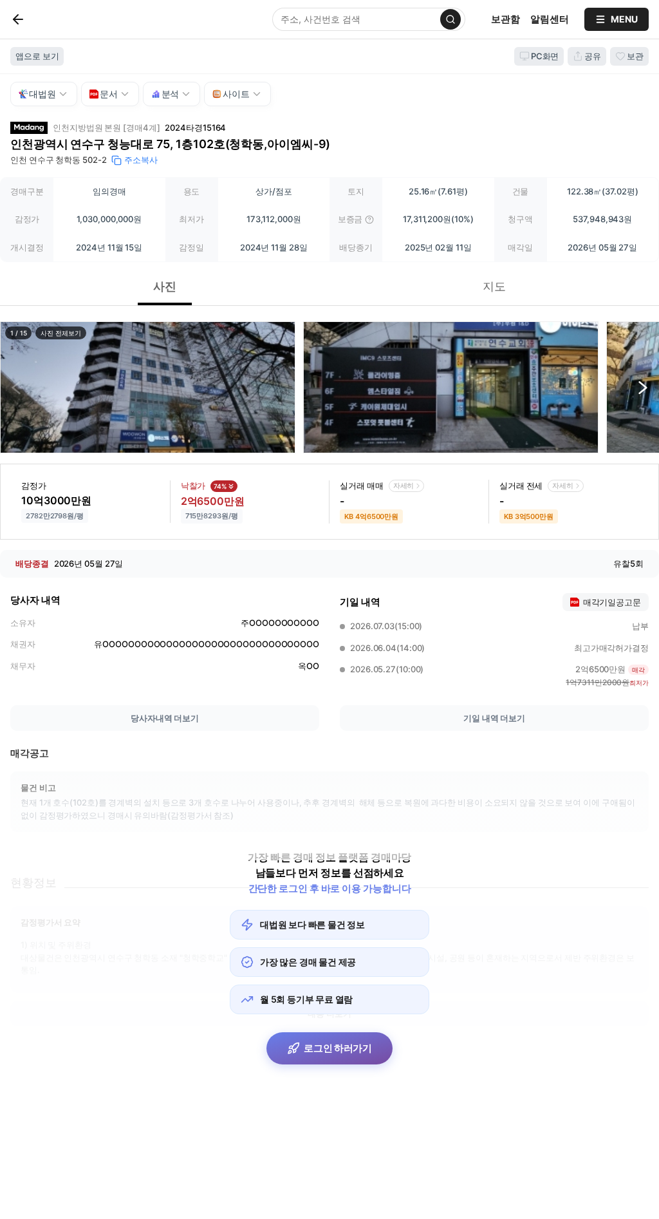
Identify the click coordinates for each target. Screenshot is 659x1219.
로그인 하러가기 (338, 1048)
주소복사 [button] (141, 160)
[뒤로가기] (39, 19)
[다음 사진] (643, 388)
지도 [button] (494, 286)
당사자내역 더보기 (165, 718)
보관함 (505, 19)
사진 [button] (164, 286)
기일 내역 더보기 (494, 718)
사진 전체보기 (60, 333)
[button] (148, 387)
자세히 (403, 485)
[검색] (450, 19)
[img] (369, 219)
